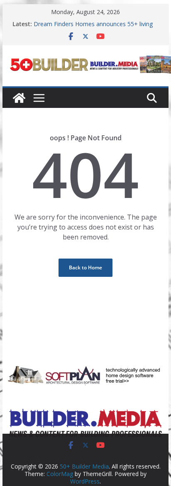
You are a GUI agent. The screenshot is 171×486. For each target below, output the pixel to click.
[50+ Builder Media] (19, 98)
